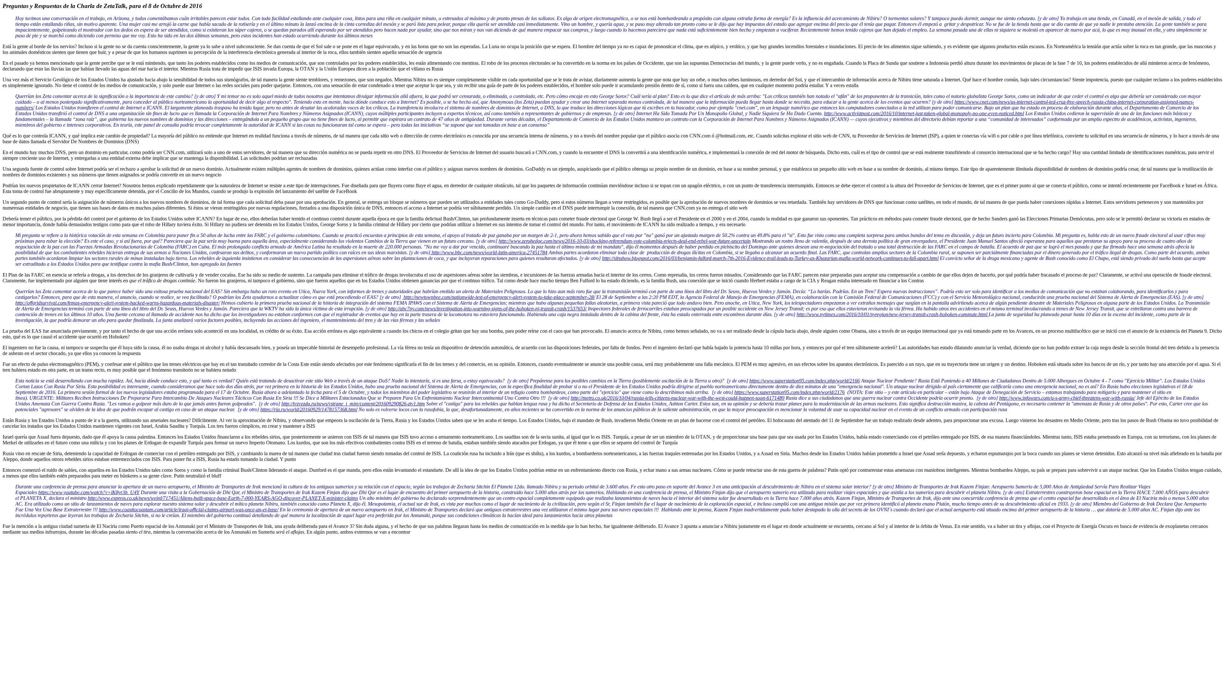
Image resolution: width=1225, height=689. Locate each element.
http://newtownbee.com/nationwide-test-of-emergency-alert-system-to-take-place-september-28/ (498, 297)
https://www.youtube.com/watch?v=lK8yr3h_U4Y (88, 492)
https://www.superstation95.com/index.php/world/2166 (804, 380)
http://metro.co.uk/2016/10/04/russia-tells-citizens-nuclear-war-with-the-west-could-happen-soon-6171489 (677, 398)
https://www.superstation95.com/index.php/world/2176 (789, 392)
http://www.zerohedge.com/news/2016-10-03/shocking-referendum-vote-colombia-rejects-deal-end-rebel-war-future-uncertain (625, 241)
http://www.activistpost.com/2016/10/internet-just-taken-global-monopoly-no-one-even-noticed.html (924, 113)
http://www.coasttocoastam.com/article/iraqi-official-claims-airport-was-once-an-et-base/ (188, 509)
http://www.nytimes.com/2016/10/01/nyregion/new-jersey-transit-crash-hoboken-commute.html (893, 314)
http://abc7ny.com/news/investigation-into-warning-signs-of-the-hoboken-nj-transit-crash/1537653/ (487, 308)
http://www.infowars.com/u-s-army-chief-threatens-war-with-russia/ (1067, 398)
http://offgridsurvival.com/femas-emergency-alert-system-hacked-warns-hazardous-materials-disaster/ (117, 303)
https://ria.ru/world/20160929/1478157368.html (308, 409)
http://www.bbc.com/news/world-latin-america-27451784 (488, 252)
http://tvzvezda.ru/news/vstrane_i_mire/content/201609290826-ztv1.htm (353, 403)
